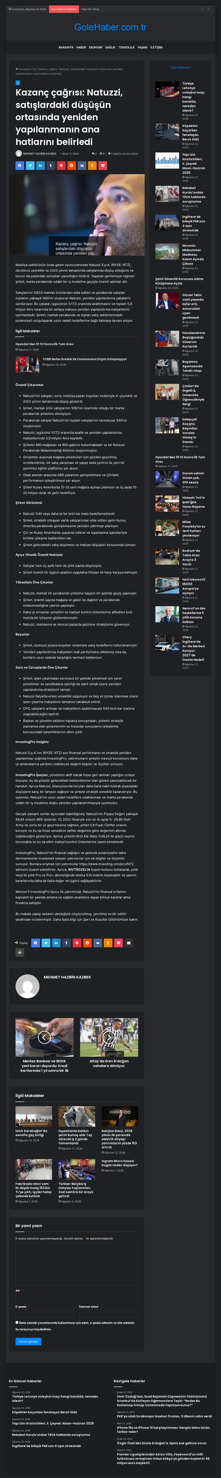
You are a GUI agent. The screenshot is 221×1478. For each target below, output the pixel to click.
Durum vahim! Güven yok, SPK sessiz (193, 477)
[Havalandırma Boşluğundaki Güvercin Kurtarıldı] (167, 339)
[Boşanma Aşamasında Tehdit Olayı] (167, 368)
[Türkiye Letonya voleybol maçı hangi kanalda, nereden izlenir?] (167, 89)
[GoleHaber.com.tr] (110, 27)
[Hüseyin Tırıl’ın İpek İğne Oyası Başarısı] (167, 503)
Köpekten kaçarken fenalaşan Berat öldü (190, 132)
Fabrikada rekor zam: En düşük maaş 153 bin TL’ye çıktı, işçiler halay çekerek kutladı (34, 1190)
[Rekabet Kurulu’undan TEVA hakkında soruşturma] (167, 194)
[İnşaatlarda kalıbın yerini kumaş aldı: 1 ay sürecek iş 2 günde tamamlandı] (76, 1116)
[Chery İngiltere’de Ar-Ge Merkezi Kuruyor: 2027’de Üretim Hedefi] (167, 643)
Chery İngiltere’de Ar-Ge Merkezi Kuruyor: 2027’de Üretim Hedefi (193, 648)
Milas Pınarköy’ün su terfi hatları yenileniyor (193, 529)
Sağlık (110, 47)
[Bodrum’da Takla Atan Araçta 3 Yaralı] (167, 557)
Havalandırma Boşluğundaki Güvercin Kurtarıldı (193, 340)
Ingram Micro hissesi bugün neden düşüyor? (120, 1163)
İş (35, 69)
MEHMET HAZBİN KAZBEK (39, 153)
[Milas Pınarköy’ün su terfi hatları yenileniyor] (167, 528)
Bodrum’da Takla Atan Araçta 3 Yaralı (191, 557)
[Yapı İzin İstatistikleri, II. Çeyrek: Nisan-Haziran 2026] (167, 160)
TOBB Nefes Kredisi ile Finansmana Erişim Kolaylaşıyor (85, 359)
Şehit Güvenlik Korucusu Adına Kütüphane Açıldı (179, 281)
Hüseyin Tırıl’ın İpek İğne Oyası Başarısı (193, 502)
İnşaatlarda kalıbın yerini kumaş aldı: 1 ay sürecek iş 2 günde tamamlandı (75, 1137)
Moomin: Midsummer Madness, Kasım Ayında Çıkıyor (193, 254)
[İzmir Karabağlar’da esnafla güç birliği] (34, 1116)
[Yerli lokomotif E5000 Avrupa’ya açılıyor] (167, 585)
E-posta (22, 1306)
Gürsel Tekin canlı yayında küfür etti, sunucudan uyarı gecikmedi (193, 306)
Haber (81, 47)
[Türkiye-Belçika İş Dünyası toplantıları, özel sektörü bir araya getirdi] (76, 1169)
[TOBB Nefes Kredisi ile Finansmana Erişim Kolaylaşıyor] (27, 364)
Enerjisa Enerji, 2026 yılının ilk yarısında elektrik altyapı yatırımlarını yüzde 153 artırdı (119, 1139)
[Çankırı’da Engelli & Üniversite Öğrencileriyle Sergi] (167, 392)
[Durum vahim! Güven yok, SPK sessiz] (167, 479)
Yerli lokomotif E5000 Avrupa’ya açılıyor (193, 586)
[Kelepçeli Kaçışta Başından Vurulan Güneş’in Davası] (167, 425)
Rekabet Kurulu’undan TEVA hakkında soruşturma (193, 195)
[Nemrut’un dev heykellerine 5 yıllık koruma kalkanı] (167, 614)
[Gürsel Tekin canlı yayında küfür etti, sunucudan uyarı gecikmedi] (167, 301)
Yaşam (142, 47)
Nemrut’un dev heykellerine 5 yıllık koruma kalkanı (193, 615)
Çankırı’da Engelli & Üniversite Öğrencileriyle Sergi (193, 395)
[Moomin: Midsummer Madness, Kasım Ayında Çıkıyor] (167, 251)
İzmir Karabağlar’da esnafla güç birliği (31, 1133)
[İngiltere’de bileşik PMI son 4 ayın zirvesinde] (167, 223)
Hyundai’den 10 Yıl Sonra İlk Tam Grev (45, 344)
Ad (19, 1290)
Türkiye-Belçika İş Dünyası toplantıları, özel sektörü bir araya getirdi (75, 1190)
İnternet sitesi (88, 1306)
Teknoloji (126, 47)
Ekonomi (95, 47)
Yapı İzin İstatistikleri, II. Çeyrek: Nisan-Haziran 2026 (116, 9)
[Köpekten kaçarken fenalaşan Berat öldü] (167, 132)
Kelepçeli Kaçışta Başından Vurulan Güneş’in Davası (189, 430)
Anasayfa (65, 47)
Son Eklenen (180, 67)
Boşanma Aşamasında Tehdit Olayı (192, 366)
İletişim (156, 47)
